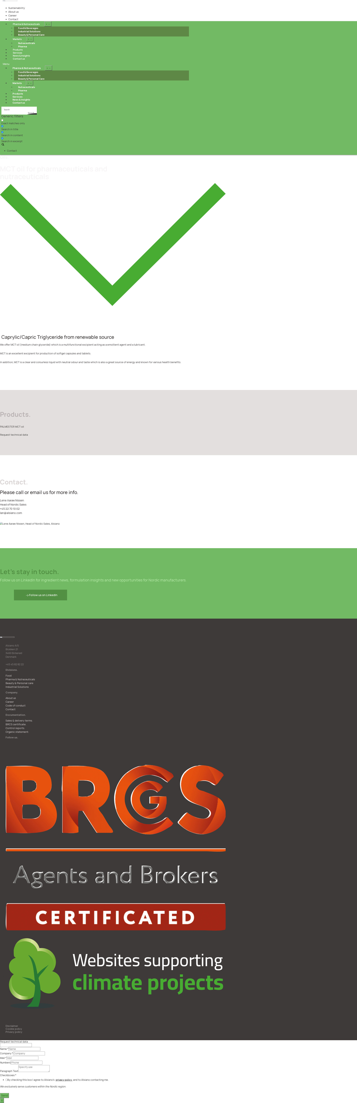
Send (4, 1095)
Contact (13, 19)
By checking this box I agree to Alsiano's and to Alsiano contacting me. (58, 1079)
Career (12, 15)
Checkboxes (8, 1075)
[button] (96, 64)
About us (13, 11)
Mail (3, 1058)
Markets (17, 39)
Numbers (5, 1062)
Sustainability (16, 8)
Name (4, 1049)
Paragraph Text (9, 1071)
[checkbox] (15, 122)
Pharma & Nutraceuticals (26, 24)
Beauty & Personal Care (31, 34)
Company (6, 1053)
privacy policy (64, 1079)
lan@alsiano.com (11, 513)
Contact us (19, 58)
